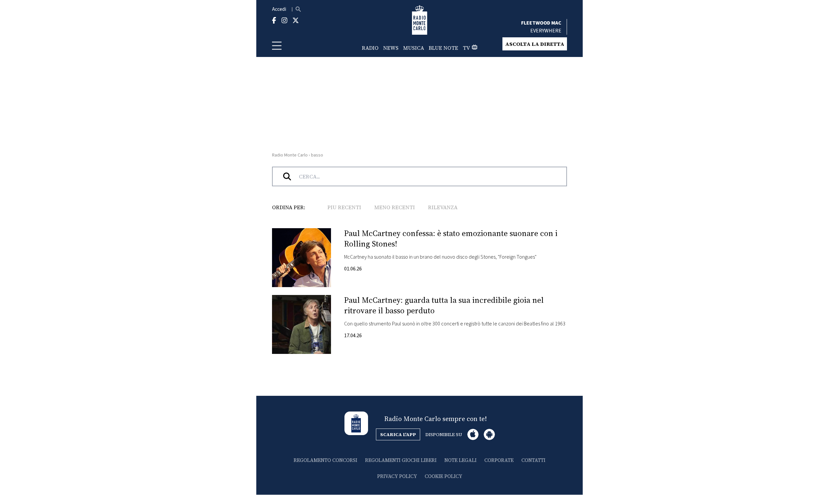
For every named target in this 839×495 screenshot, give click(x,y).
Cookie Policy (443, 476)
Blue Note (443, 47)
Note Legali (460, 460)
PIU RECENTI (344, 207)
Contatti (533, 460)
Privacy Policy (397, 476)
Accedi (279, 9)
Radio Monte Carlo (290, 155)
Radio (370, 47)
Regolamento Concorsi (325, 460)
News (391, 47)
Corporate (499, 460)
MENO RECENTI (394, 207)
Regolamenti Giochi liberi (401, 460)
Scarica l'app (398, 434)
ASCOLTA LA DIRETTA (534, 43)
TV (466, 47)
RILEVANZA (443, 207)
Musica (413, 47)
